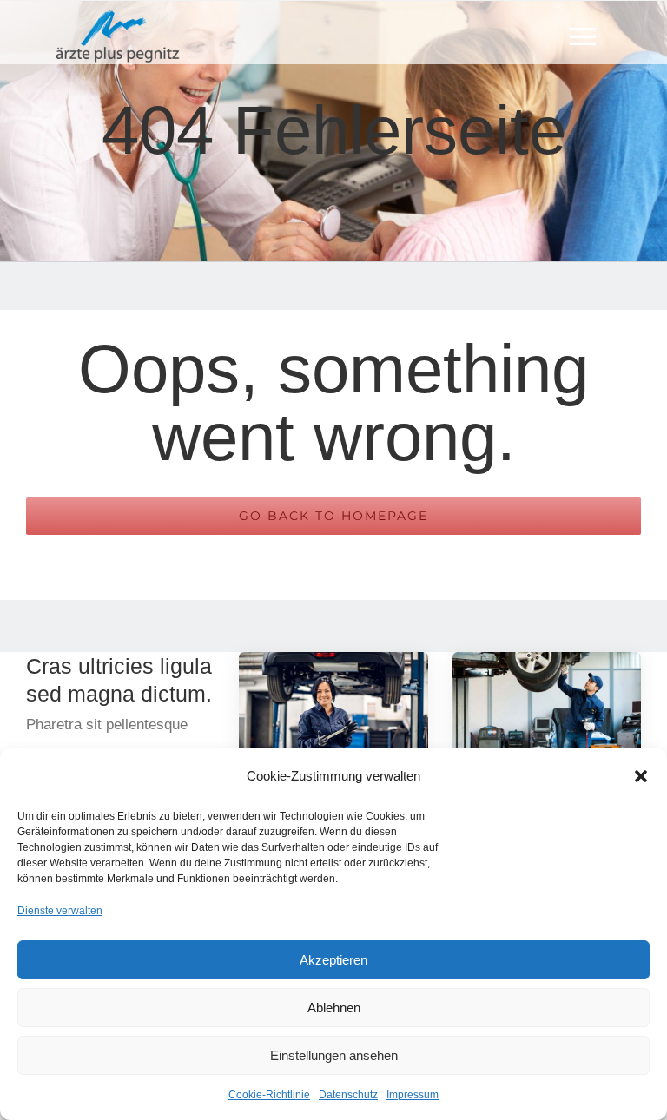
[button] (641, 776)
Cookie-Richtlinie (269, 1095)
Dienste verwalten (59, 911)
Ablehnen (333, 1007)
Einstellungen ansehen (334, 1055)
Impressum (412, 1095)
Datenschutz (348, 1095)
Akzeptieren (333, 959)
